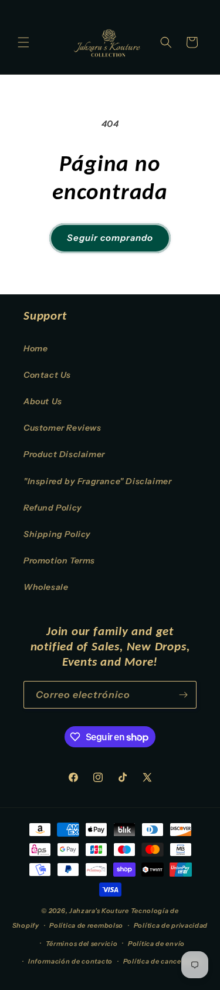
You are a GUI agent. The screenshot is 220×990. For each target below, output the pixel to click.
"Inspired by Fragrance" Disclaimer (97, 481)
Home (35, 348)
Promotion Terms (59, 560)
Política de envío (156, 943)
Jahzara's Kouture (99, 911)
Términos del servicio (82, 943)
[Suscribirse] (183, 695)
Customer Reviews (62, 427)
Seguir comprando (110, 237)
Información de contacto (70, 961)
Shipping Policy (57, 534)
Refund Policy (52, 507)
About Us (42, 401)
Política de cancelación (162, 961)
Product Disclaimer (64, 454)
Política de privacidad (171, 925)
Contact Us (47, 375)
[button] (23, 42)
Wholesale (45, 587)
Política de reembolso (86, 925)
